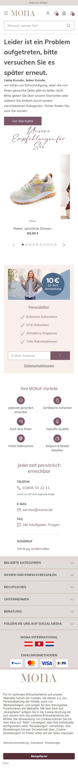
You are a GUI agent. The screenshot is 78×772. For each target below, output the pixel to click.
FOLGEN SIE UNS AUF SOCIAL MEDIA (33, 624)
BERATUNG (13, 611)
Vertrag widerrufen (33, 548)
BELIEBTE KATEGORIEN (22, 563)
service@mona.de (38, 509)
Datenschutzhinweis (39, 366)
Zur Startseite (22, 121)
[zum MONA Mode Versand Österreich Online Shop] (28, 644)
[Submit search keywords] (69, 25)
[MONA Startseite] (23, 13)
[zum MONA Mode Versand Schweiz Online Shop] (39, 644)
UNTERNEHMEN (16, 599)
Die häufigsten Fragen (41, 524)
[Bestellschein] (64, 13)
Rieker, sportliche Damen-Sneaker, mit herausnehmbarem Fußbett (33, 228)
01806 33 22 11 (36, 487)
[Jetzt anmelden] (60, 355)
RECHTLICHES (15, 587)
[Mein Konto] (48, 13)
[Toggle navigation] (6, 13)
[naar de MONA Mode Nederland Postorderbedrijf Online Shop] (50, 644)
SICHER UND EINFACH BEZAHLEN (30, 575)
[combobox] (39, 25)
